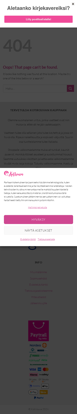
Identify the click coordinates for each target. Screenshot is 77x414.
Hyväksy (38, 219)
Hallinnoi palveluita (37, 207)
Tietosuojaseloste (46, 239)
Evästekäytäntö (28, 239)
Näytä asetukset (38, 230)
